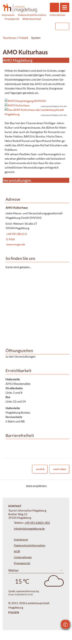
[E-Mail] (60, 486)
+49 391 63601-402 (37, 522)
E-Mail (10, 239)
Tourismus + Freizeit (15, 37)
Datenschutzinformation (32, 14)
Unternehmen (57, 14)
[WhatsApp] (65, 486)
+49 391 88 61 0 (16, 234)
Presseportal (12, 18)
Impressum (8, 14)
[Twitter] (51, 486)
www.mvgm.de (15, 244)
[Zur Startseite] (20, 8)
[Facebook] (55, 486)
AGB (17, 551)
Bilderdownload (32, 18)
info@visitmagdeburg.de (29, 528)
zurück (40, 469)
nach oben (59, 469)
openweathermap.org (27, 591)
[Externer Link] (29, 26)
